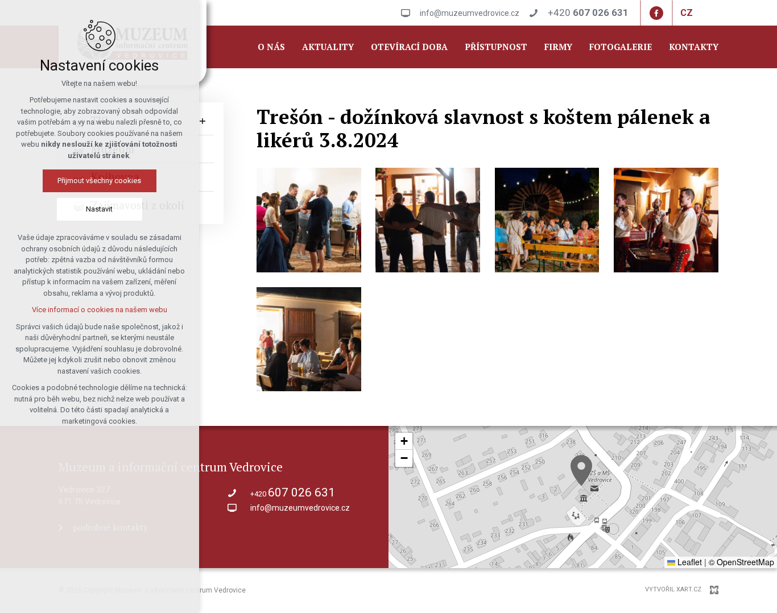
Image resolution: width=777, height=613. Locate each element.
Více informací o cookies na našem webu (99, 309)
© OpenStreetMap (741, 562)
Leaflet (688, 562)
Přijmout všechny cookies (100, 180)
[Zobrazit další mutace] (701, 13)
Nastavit (99, 209)
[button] (581, 471)
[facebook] (656, 13)
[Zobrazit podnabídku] (202, 121)
